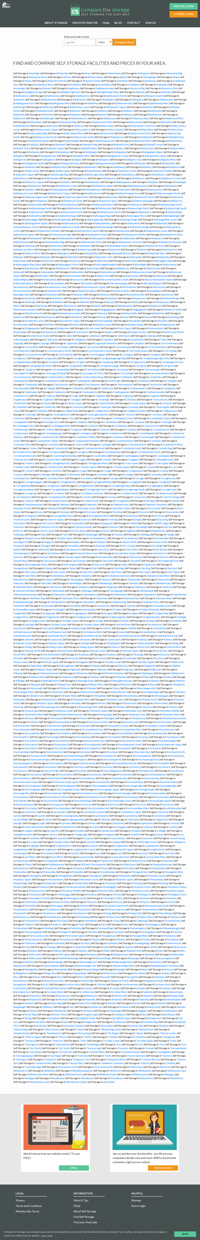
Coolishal (104, 429)
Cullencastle (73, 474)
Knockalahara (63, 733)
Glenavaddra (134, 579)
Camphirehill (136, 339)
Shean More (84, 1003)
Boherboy (159, 313)
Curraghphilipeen (60, 489)
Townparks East (81, 1059)
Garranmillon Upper (125, 553)
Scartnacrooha (162, 984)
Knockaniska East (95, 740)
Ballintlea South (45, 110)
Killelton (180, 680)
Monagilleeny (65, 875)
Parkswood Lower (38, 935)
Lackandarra (60, 811)
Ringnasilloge (79, 973)
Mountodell (19, 913)
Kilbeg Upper (86, 646)
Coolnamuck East (49, 436)
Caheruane (51, 339)
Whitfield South (107, 1074)
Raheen (33, 950)
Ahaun (176, 76)
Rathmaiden (177, 954)
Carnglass (138, 343)
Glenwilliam (88, 601)
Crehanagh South (164, 459)
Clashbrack (107, 388)
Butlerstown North (173, 331)
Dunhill (133, 523)
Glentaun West (164, 598)
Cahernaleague (21, 339)
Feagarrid (49, 541)
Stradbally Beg (150, 1021)
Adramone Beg (174, 73)
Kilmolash (75, 703)
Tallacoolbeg (20, 1029)
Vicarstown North (67, 1066)
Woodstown (176, 1078)
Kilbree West (173, 646)
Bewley (134, 301)
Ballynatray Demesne (170, 241)
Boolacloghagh (104, 320)
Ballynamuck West (172, 234)
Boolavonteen (20, 324)
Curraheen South (163, 493)
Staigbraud (90, 1021)
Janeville (29, 639)
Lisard (95, 826)
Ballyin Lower (32, 170)
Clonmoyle (105, 406)
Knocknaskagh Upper (159, 800)
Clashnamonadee (155, 391)
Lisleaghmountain (22, 834)
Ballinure (102, 110)
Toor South (64, 1048)
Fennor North (129, 541)
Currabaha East (21, 478)
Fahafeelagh (91, 534)
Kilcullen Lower (113, 661)
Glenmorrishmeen (25, 590)
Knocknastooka (24, 804)
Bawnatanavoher (135, 294)
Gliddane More (151, 601)
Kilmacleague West (23, 691)
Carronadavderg (60, 369)
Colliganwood (169, 410)
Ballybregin (48, 118)
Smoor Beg (30, 1014)
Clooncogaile (162, 406)
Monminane (31, 901)
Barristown (159, 286)
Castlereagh (114, 380)
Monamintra (51, 883)
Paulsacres (170, 935)
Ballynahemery (103, 223)
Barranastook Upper (94, 286)
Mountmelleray (150, 909)
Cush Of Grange (171, 496)
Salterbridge (87, 980)
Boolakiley (135, 320)
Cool (71, 418)
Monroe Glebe (62, 901)
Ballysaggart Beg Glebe (28, 264)
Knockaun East (142, 751)
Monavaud (35, 894)
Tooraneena (35, 1051)
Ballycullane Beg (38, 133)
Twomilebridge (33, 1066)
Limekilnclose (68, 826)
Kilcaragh (138, 654)
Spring (28, 1018)
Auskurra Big (138, 88)
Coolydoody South (131, 448)
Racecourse (180, 946)
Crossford (56, 470)
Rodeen (165, 973)
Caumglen (171, 380)
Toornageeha (164, 1051)
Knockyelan (31, 808)
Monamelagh (20, 883)
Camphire (108, 339)
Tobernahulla (62, 1044)
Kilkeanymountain (49, 673)
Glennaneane (146, 590)
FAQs (106, 22)
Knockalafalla (32, 733)
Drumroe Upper (55, 519)
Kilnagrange (105, 714)
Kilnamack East (137, 714)
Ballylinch (30, 189)
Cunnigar (129, 474)
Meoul (28, 864)
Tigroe (139, 1033)
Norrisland (62, 920)
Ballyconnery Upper (47, 129)
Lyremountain (87, 856)
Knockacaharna (63, 721)
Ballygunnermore (69, 163)
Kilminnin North (148, 699)
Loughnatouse (157, 849)
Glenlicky (167, 586)
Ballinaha (166, 91)
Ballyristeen (19, 260)
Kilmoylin (120, 706)
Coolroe (79, 444)
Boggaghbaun (108, 309)
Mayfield (168, 860)
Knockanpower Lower (129, 744)
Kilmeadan (19, 699)
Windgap (169, 1074)
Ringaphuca (22, 973)
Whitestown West (38, 1074)
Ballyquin (18, 256)
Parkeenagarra (138, 928)
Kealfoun (142, 639)
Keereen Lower (24, 643)
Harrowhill (48, 628)
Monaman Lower (89, 879)
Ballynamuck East (97, 234)
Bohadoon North (173, 309)
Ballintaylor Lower (79, 106)
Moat (104, 868)
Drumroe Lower (21, 519)
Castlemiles (155, 376)
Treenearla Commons (111, 1063)
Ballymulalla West (103, 204)
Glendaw (133, 583)
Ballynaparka (98, 238)
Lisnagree (109, 834)
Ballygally (18, 155)
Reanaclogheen (51, 965)
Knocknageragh (133, 785)
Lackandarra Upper (131, 811)
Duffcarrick (48, 523)
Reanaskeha (60, 969)
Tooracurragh (93, 1048)
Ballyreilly (163, 256)
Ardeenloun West (44, 84)
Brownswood (80, 331)
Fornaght (45, 545)
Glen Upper (145, 571)
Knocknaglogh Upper (107, 789)
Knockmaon (95, 774)
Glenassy (105, 579)
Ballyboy (128, 114)
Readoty (29, 961)
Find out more (163, 1167)
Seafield (147, 991)
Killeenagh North (50, 680)
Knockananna (83, 736)
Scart (46, 984)
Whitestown (144, 1070)
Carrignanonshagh (109, 365)
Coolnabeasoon (160, 429)
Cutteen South (91, 500)
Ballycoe (79, 125)
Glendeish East (163, 583)
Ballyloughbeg (59, 189)
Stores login (138, 1206)
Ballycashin (165, 121)
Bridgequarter (167, 324)
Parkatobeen (20, 928)
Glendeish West (24, 586)
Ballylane (65, 181)
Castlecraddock (56, 376)
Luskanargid (19, 853)
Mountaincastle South (156, 905)
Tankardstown (145, 1029)
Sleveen (181, 1006)
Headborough (78, 628)
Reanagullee (31, 969)
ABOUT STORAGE (56, 22)
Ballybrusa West (174, 118)
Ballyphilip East (122, 253)
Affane (67, 76)
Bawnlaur (112, 298)
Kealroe (168, 639)
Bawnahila (51, 294)
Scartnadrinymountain (55, 988)
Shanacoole (120, 995)
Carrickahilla (31, 346)
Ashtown (46, 88)
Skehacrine (96, 1006)
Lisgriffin (54, 830)
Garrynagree (70, 564)
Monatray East (37, 890)
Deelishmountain (33, 504)
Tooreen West (96, 1051)
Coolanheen (110, 421)
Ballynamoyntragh (61, 234)
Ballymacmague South (36, 196)
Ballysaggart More (68, 264)
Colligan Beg (71, 410)
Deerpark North (22, 508)
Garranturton (159, 553)
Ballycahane (35, 121)
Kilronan (29, 718)
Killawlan (121, 676)
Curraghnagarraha (120, 485)
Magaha (79, 860)
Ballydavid (146, 136)
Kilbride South (64, 650)
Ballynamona (122, 230)
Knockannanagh (167, 740)
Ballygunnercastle (34, 163)
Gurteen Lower (59, 624)
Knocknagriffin (21, 793)
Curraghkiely (22, 485)
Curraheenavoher (56, 496)
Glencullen (46, 583)
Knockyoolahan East (98, 808)
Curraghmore (53, 485)
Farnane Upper (65, 538)
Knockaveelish (161, 763)
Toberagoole (31, 1044)
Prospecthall (79, 946)
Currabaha (156, 474)
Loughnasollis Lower (84, 849)
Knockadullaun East (92, 729)
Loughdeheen (20, 849)
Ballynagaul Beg (101, 215)
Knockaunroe (56, 763)
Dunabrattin (77, 523)
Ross (15, 976)
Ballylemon (35, 185)
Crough (82, 470)
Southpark (120, 1014)
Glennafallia (57, 590)
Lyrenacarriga (20, 860)
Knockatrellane (21, 751)
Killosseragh (35, 688)
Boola (102, 316)
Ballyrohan (102, 260)
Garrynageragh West (36, 564)
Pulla (105, 946)
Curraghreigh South (134, 489)
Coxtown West (53, 459)
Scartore (88, 988)
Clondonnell (19, 403)
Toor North (35, 1048)
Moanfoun (50, 868)
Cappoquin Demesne (106, 343)
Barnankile (50, 279)
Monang (137, 883)
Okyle (116, 920)
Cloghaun (100, 395)
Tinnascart (57, 1040)
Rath (160, 950)
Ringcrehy (50, 973)
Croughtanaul (135, 470)
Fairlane (118, 534)
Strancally (41, 1025)
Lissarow (88, 838)
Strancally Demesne (73, 1025)
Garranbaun (53, 553)
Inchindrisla (159, 628)
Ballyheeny (119, 166)
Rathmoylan (35, 958)
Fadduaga (18, 534)
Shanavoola (35, 999)
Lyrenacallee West (155, 856)
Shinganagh (19, 1006)
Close (16, 410)
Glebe (72, 568)
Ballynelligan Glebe (117, 245)
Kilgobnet (74, 669)
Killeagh (20, 680)
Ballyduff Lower (154, 144)
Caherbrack (123, 335)
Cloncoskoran (160, 399)
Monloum (171, 898)
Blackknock (70, 305)
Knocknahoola (54, 793)
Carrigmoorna (137, 361)
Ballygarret (48, 159)
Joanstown (56, 639)
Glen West (30, 575)
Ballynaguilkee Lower (165, 219)
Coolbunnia (121, 425)
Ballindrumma (48, 99)
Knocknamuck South (96, 796)
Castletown (143, 380)
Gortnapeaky (89, 609)
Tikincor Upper (33, 1036)
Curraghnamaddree (23, 489)
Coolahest (81, 421)
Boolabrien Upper (70, 320)
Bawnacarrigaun (87, 290)
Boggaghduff (140, 309)
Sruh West (40, 1021)
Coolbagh (166, 421)
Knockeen (81, 770)
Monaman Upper (124, 879)
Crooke (150, 466)
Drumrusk (85, 519)
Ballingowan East (25, 103)
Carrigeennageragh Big (113, 358)
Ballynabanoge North (170, 204)
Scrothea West (119, 991)
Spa (144, 1014)
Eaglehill (130, 530)
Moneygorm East (177, 894)
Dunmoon (18, 526)
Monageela (35, 875)
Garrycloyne (79, 560)
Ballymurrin (136, 204)
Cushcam (29, 500)
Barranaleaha (57, 283)
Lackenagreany (70, 815)
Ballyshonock (62, 268)
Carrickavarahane (156, 346)
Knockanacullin (158, 733)
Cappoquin (72, 343)
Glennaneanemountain (25, 594)
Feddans (75, 541)
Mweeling (83, 916)
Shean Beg (55, 1003)
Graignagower (79, 613)
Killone (151, 684)
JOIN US (150, 22)
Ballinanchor (83, 95)
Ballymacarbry (154, 189)
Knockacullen (23, 725)
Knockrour (168, 804)
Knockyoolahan (62, 808)
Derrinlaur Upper (121, 508)
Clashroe (50, 395)
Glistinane (18, 605)
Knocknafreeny (135, 781)
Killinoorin (125, 684)
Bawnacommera (121, 290)
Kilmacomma (87, 691)
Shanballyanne (173, 999)
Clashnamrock (21, 395)
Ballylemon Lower (67, 185)
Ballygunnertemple (106, 163)
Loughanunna (152, 845)
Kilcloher (18, 658)
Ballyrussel (131, 260)
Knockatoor (124, 748)
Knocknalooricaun (88, 793)
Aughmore (73, 88)
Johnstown (84, 639)
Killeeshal (154, 680)
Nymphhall (90, 920)
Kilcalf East (161, 650)
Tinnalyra (30, 1040)
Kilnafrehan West (34, 714)
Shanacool (92, 995)
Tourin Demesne (136, 1055)
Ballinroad (47, 106)
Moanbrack (22, 868)
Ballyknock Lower (171, 178)
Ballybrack (156, 114)
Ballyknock (81, 178)
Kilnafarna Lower (63, 710)
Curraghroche (168, 489)
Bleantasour (155, 305)
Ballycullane (146, 129)
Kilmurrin (147, 706)
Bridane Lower (103, 324)
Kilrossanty (56, 718)
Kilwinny (33, 721)
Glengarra (83, 586)
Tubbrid (144, 1063)
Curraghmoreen (85, 485)
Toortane (83, 1055)
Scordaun (115, 988)
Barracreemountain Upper (159, 279)
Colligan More (102, 410)
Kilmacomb (57, 691)
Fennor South (160, 541)
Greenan (124, 620)
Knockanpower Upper (170, 744)
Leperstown (146, 823)
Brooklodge (19, 331)
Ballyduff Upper (55, 148)
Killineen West (95, 684)
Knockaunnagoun (22, 763)
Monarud (44, 886)
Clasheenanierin (138, 388)
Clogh (75, 395)
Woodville (108, 1081)
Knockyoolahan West (137, 808)
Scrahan (140, 988)
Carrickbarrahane (138, 350)
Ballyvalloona (108, 271)
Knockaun (84, 751)
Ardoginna (133, 84)
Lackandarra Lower (93, 811)
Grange (99, 620)
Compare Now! (124, 42)
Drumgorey (31, 515)
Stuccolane (107, 1025)
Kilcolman (100, 658)
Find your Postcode (85, 1222)
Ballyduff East (121, 144)
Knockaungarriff (112, 759)
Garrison (163, 556)
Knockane (143, 736)
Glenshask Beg (37, 598)
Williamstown (139, 1074)
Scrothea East (87, 991)
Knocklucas (35, 774)
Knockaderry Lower (117, 725)
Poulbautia (58, 943)
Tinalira (87, 1036)
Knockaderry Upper (155, 725)
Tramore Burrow (151, 1059)
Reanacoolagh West (123, 965)
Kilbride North (32, 650)
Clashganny (169, 388)
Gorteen (131, 605)
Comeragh (30, 414)
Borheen (49, 324)
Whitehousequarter (82, 1070)
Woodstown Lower (39, 1081)
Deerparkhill (54, 508)
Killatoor (94, 676)
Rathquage (133, 958)
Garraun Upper (73, 556)
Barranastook (20, 286)
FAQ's (74, 1167)
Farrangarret (20, 541)
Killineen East (64, 684)
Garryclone (50, 560)
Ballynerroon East (154, 245)
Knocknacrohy (151, 778)
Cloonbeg (133, 406)
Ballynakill (161, 223)
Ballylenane (170, 185)
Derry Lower (153, 508)
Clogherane (19, 399)
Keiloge (85, 643)
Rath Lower (35, 954)
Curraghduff (134, 481)
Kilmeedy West (81, 699)
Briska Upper (124, 328)
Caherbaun (94, 335)
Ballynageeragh (171, 215)
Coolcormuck (151, 425)
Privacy (20, 1200)
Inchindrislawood (22, 631)
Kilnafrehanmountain (71, 714)
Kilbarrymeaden (145, 643)
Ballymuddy (35, 204)
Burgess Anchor (138, 331)
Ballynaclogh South (176, 208)
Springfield (54, 1018)
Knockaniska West (132, 740)
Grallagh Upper (70, 620)
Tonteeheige (92, 1044)
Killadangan (146, 673)
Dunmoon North (49, 526)
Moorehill (30, 905)
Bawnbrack (167, 294)
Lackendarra (101, 815)
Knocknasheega (82, 800)
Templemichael (21, 1033)
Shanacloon (64, 995)
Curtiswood (139, 496)
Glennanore (60, 594)
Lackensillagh (20, 819)
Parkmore (119, 931)
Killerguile (34, 684)
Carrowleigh (126, 373)
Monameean (156, 879)
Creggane (133, 459)
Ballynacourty (36, 211)
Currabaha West (55, 478)
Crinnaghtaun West (97, 463)
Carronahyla (92, 369)
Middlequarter (56, 864)
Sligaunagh (115, 1010)
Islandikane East (22, 635)
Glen (94, 568)
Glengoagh (111, 586)
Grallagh (181, 616)
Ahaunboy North (57, 80)
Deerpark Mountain (156, 504)
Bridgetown (62, 328)
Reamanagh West (123, 961)
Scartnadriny (20, 988)
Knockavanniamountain (124, 763)
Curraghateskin (67, 481)
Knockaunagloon (142, 755)
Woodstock (146, 1078)
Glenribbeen (179, 594)
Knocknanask (130, 796)
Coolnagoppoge (53, 433)
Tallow (79, 1029)
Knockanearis (172, 736)
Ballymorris (176, 200)
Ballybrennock (79, 118)
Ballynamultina (67, 238)
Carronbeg (122, 369)
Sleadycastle (153, 1006)
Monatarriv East (142, 886)
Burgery (109, 331)
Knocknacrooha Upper (66, 781)
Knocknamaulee (156, 793)
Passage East (108, 935)
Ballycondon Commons (142, 125)
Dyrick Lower (47, 530)
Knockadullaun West (131, 729)
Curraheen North (129, 493)
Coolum (33, 448)
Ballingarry (137, 99)
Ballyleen (153, 181)
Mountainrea (53, 909)
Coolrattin (52, 444)
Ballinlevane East (123, 103)
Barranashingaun (153, 283)
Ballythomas (122, 268)
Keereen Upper (56, 643)
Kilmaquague (161, 695)
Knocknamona (21, 796)
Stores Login (184, 14)
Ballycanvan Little (102, 121)
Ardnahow (75, 84)
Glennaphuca (90, 594)
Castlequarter (20, 380)
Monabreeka (158, 868)
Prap (27, 946)
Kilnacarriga (31, 710)
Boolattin (162, 320)
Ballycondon (107, 125)
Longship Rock (63, 845)
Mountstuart (80, 913)
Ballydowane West (141, 140)
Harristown (19, 628)
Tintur (83, 1040)
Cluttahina (41, 410)
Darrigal (150, 500)
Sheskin (112, 1003)
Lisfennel (147, 826)
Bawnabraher (54, 290)
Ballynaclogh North (138, 208)
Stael (65, 1021)
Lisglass (29, 830)
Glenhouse (139, 586)
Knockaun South (37, 755)
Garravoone (135, 556)
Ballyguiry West (167, 159)
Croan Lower (131, 463)
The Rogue (113, 1033)
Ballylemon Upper (103, 185)
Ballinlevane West (158, 103)
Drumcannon (172, 511)
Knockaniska (31, 740)
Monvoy (117, 901)
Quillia (153, 946)
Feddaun (100, 541)
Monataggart (109, 886)
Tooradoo (123, 1048)
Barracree (78, 279)
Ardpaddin (162, 84)
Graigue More (20, 616)
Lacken (17, 815)
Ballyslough (93, 268)
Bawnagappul (154, 290)
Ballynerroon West (23, 249)
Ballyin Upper (63, 170)
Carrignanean (75, 365)
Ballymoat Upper (108, 200)
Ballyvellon (43, 275)
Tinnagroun (168, 1036)
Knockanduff (114, 736)
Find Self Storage (83, 1216)
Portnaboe (172, 939)
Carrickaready (123, 346)
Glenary (49, 579)
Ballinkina (92, 103)
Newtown (175, 916)
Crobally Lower (21, 466)
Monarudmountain (75, 886)
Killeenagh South (85, 680)
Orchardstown (172, 920)
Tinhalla (112, 1036)
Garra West (132, 549)
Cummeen (102, 474)
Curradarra (87, 478)
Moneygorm (144, 894)
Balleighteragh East (69, 91)
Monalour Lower (156, 875)
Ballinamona (53, 95)
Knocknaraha (162, 796)
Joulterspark (114, 639)
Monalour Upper (22, 879)
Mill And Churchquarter (93, 864)
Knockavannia (87, 763)
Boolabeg (173, 316)
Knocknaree (19, 800)
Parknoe (177, 931)
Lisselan (33, 841)
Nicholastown (32, 920)
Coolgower (76, 429)
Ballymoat (41, 200)
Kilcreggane (81, 661)
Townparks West (116, 1059)
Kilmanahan (99, 695)
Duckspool (19, 523)
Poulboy (85, 943)
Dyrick (19, 530)
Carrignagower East (172, 361)
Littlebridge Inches (147, 841)
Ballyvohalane (72, 275)
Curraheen (58, 493)
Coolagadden (20, 421)
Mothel (84, 905)
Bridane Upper (135, 324)
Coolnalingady (146, 433)
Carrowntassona (22, 376)
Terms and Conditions (29, 1206)
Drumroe (159, 515)
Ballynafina (35, 215)
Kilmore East (129, 703)
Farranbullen (161, 538)
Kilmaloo (180, 691)
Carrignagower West (40, 365)
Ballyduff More (21, 148)
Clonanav (131, 399)
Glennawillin (120, 594)
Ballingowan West (60, 103)
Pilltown (120, 939)
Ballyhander (168, 163)
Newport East (112, 916)
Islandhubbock (150, 631)
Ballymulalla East (67, 204)
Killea (146, 676)
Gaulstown (150, 564)
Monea (117, 894)
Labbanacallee (173, 808)
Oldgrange (142, 920)
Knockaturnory (54, 751)
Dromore (143, 511)
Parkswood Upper (75, 935)
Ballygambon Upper (155, 155)
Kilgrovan (155, 669)
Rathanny (92, 954)
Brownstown (50, 331)
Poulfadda (112, 943)
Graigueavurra (84, 616)
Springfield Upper (121, 1018)
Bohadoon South (33, 313)
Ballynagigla (31, 219)
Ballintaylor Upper (116, 106)
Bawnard (78, 294)
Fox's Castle (128, 545)
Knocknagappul (33, 785)
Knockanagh (52, 736)
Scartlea (101, 984)
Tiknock (62, 1036)
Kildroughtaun (66, 665)
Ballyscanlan (169, 264)
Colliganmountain (136, 410)
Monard (17, 886)
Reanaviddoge (91, 969)
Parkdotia (75, 928)
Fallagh (170, 534)
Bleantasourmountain (24, 309)
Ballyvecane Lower (142, 271)
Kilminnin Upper (44, 703)
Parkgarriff (65, 931)
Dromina (117, 511)
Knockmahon (65, 774)
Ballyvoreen (132, 275)
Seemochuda (175, 991)
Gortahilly (75, 605)
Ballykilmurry (127, 174)
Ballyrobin (48, 260)
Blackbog (41, 305)
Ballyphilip (92, 253)
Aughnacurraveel (105, 88)
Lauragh (17, 823)
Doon (40, 511)
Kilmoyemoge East (50, 706)
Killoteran (64, 688)
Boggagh (79, 309)
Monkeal (144, 898)
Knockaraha (60, 748)
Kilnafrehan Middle (168, 710)
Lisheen (80, 830)
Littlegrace (179, 841)
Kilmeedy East (49, 699)
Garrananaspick (21, 553)
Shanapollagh (177, 995)
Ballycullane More (73, 133)
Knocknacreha (119, 778)
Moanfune (78, 868)
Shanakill (148, 995)
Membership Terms (27, 1211)
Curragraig (30, 493)
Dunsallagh (141, 526)
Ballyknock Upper (34, 181)
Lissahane (34, 838)
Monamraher (81, 883)
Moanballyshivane (162, 864)
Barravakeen (129, 286)
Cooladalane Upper (160, 418)
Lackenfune (131, 815)
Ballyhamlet (139, 163)
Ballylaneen (93, 181)
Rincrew (168, 969)
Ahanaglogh (149, 76)
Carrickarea (92, 346)
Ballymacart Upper (60, 193)
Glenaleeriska (20, 579)
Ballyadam (75, 114)
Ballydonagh (72, 140)
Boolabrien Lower (34, 320)
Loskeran (93, 845)
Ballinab (139, 91)
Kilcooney (158, 658)
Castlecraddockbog (92, 376)
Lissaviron (147, 838)
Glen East (172, 568)
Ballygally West (81, 155)
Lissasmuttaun (117, 838)
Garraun (44, 556)
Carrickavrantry (21, 350)
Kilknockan (81, 673)
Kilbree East (143, 646)
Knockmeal (125, 774)
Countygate (163, 455)
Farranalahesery (97, 538)
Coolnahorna (115, 433)
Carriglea (53, 361)
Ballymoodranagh (143, 200)
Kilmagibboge (151, 691)
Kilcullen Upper (146, 661)
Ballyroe (75, 260)
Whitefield (49, 1070)
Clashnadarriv (89, 391)
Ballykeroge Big (59, 174)
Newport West (145, 916)
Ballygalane (120, 151)
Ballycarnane (135, 121)
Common (130, 414)
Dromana (91, 511)
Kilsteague (109, 718)
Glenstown (102, 598)
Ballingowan (166, 99)
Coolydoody (60, 448)
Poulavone (30, 943)
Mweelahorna (53, 916)
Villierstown (136, 1066)
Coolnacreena (20, 433)
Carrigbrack (20, 358)
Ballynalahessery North (25, 226)
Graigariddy (19, 613)
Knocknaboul (55, 778)
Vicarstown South (103, 1066)
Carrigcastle (50, 358)
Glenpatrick (149, 594)
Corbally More (24, 451)
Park (103, 924)
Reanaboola (19, 965)
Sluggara (142, 1010)
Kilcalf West (20, 654)
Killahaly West (37, 676)
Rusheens (159, 976)
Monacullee (49, 871)
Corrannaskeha (112, 451)
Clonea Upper (138, 403)
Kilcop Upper (51, 661)
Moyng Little (135, 913)
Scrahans (166, 988)
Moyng (107, 913)
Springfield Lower (86, 1018)
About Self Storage (84, 1211)
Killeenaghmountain (121, 680)
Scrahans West (55, 991)
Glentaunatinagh (24, 601)
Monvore (92, 901)
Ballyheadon (90, 166)
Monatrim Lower (140, 890)
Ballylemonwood (139, 185)
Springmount (154, 1018)
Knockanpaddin (92, 744)
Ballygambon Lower (117, 155)
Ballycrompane (115, 129)
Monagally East (139, 871)
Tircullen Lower (111, 1040)
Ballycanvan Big (67, 121)
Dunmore (113, 526)
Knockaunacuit (108, 755)
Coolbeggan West (60, 425)
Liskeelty (135, 830)
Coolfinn (49, 429)
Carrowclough (152, 369)
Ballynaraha (128, 238)
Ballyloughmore (92, 189)
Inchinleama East (57, 631)
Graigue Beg (161, 613)
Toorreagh (55, 1055)
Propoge (51, 946)
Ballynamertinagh (139, 226)
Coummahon (100, 455)
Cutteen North (59, 500)
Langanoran (161, 819)
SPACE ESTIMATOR (85, 22)
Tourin (107, 1055)
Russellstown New (54, 980)
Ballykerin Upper (25, 174)
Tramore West (76, 1063)
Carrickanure (62, 346)
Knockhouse (177, 770)
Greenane (176, 620)
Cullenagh (45, 474)
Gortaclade (47, 605)
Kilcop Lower (20, 661)
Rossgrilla (132, 976)
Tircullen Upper (144, 1040)
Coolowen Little (21, 444)
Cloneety (167, 403)
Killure (116, 688)
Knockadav (84, 725)
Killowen (91, 688)
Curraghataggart (34, 481)
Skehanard (124, 1006)
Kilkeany (17, 673)
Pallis (81, 924)
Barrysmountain (21, 290)
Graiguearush (52, 616)
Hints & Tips (80, 1200)
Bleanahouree (124, 305)
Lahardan (105, 819)
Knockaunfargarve (77, 759)
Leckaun (66, 823)
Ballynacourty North (72, 211)
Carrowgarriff (20, 373)
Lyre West (30, 856)
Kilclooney (45, 658)
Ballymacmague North (168, 193)
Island (122, 631)
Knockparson (56, 804)
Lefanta (91, 823)
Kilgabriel (149, 665)
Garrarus (18, 556)
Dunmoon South (83, 526)
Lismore (53, 834)
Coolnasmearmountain (87, 440)
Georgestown (20, 568)
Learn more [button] (46, 1235)
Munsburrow (23, 916)
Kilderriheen (35, 665)
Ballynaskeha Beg (54, 241)
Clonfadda (21, 406)
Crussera (18, 474)
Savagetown (19, 984)
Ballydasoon (117, 136)
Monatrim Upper (175, 890)
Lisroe (159, 834)
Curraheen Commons (92, 493)
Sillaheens (47, 1006)
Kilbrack (115, 646)
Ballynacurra (144, 211)
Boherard (102, 313)
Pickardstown (66, 939)
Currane (86, 496)
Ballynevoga (84, 249)
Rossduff (105, 976)
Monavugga (63, 894)
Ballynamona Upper (23, 234)
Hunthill (132, 628)
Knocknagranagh (145, 789)
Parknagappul (148, 931)
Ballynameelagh (104, 226)
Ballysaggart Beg (162, 260)
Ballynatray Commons (130, 241)
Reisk (144, 969)
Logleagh (34, 845)
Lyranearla (48, 853)
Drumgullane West (99, 515)
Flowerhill (18, 545)
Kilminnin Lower (115, 699)
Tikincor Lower (168, 1033)
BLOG (118, 22)
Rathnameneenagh (68, 958)
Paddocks (56, 924)
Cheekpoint (31, 384)
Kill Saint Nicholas (114, 673)
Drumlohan (132, 515)
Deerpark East (121, 504)
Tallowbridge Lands (110, 1029)
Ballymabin (124, 189)
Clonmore (77, 406)
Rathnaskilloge (103, 958)
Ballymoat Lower (73, 200)
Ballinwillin (47, 114)
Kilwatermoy (138, 718)
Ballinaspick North (116, 95)
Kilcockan (73, 658)
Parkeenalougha (171, 928)
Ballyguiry (103, 159)
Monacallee (19, 871)
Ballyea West (177, 148)
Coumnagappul (132, 455)
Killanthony (67, 676)
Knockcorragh (51, 770)
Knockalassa (94, 733)
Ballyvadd (18, 271)
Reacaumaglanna (165, 958)
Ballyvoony (103, 275)
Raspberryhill (134, 950)
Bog (55, 309)
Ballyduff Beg (89, 144)
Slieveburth (60, 1010)
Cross (174, 466)
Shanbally (63, 999)
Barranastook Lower (56, 286)
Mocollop (129, 868)
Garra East (103, 549)
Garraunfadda (105, 556)
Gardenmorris (73, 549)
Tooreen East (65, 1051)
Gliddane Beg (119, 601)
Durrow (168, 526)
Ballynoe (141, 249)
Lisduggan (120, 826)
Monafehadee (107, 871)
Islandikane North (57, 635)
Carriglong (107, 361)
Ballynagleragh (63, 219)
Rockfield (139, 973)
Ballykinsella (51, 178)
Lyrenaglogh (51, 860)
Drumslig (113, 519)
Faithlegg (145, 534)
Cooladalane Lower (122, 418)
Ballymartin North (144, 196)
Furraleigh (157, 545)
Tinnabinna (140, 1036)
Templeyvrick (53, 1033)
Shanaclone (35, 995)
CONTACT (133, 22)
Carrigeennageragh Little (155, 358)
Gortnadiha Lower (161, 605)
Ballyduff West (88, 148)
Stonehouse (119, 1021)
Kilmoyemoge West (87, 706)
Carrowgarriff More (92, 373)
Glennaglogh (116, 590)
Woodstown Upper (76, 1081)
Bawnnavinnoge (170, 298)
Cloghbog (127, 395)
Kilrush (83, 718)
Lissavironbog (177, 838)
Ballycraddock (82, 129)
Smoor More (60, 1014)
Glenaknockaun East (119, 575)
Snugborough (90, 1014)
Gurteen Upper (91, 624)
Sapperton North (120, 980)
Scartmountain (130, 984)
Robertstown (110, 973)
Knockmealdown (157, 774)
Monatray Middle (71, 890)
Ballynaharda (71, 223)
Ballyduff (34, 144)
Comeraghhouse (61, 414)
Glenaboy (86, 575)
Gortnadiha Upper (25, 609)
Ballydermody (175, 136)
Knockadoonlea (21, 729)
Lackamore (31, 811)
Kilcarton (165, 654)
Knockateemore (92, 748)
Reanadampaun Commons (165, 965)
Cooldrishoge (20, 429)
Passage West (139, 935)
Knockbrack (163, 766)
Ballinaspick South (153, 95)
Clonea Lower (74, 403)
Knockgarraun (146, 770)
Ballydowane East (105, 140)
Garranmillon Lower (87, 553)
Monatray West (106, 890)
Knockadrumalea (56, 729)
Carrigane (127, 354)
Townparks (50, 1059)
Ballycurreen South (83, 136)
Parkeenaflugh (105, 928)
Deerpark (64, 504)
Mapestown (106, 860)
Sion (71, 1006)
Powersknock (173, 943)
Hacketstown (123, 624)
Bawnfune (57, 298)
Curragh (114, 478)
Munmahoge (165, 913)
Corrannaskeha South (24, 455)
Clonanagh (103, 399)
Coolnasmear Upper (47, 440)
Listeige (115, 841)
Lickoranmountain (34, 826)
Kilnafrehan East (133, 710)
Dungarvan (107, 523)
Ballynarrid (157, 238)
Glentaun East (131, 598)
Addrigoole (143, 73)
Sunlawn (163, 1025)
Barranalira (87, 283)
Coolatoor (138, 421)
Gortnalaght (58, 609)
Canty (163, 339)
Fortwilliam (73, 545)
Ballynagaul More (136, 215)
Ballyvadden (47, 271)
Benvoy (110, 301)
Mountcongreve (116, 909)
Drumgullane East (62, 515)
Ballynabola (74, 208)
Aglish (123, 76)
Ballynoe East (170, 249)
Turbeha (170, 1063)
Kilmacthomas (118, 691)
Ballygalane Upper (152, 151)
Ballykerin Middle (162, 170)
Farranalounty (130, 538)
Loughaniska (121, 845)
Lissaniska (61, 838)
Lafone (48, 819)
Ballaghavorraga (33, 91)
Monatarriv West (177, 886)
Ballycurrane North (140, 133)
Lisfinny (173, 826)
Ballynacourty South (110, 211)
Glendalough (105, 583)
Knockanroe (31, 748)
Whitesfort (115, 1070)
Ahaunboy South (91, 80)
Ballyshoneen (32, 268)
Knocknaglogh (32, 789)
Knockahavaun (166, 729)
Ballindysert (79, 99)
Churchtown (155, 384)
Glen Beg (119, 568)
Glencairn (18, 583)
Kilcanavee (83, 654)
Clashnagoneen (121, 391)
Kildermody (177, 661)
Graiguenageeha (117, 616)
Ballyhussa (174, 166)
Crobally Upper (88, 466)
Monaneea (110, 883)
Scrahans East (23, 991)
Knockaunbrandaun (39, 759)
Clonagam (75, 399)
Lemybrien (118, 823)
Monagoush (95, 875)
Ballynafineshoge (67, 215)
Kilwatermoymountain (174, 718)
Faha (43, 534)
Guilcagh (29, 624)
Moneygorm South (76, 898)
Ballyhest (147, 166)
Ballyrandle (135, 256)
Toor (118, 1044)
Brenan (74, 324)
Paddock (29, 924)
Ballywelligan (20, 279)
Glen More (88, 571)
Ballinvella (155, 110)
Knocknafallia (102, 781)
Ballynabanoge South (40, 208)
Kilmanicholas (130, 695)
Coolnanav (117, 436)
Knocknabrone (87, 778)
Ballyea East (147, 148)
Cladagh (50, 388)
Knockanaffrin (21, 736)
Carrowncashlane (159, 373)
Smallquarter (170, 1010)
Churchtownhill (21, 388)
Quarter (129, 946)
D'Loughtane (122, 500)
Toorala (149, 1048)
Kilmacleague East (146, 688)
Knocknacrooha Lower (25, 781)
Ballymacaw (93, 193)
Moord (171, 901)
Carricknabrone (33, 354)
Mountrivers (49, 913)
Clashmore (59, 391)
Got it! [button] (185, 1234)
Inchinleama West (92, 631)
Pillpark (95, 939)
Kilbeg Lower (55, 646)
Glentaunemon (58, 601)
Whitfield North (73, 1074)
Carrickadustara (169, 343)
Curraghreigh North (96, 489)
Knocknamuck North (56, 796)
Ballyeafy (34, 151)
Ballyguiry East (134, 159)
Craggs (82, 459)
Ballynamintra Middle (48, 230)
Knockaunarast (176, 755)
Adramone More (38, 76)
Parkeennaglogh (33, 931)
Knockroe (85, 804)
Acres (88, 73)
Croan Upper (161, 463)
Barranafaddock (24, 283)
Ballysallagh (139, 264)
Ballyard (102, 114)
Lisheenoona (107, 830)
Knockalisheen (126, 733)
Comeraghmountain (97, 414)
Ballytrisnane (153, 268)
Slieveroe (88, 1010)
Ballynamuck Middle (134, 234)
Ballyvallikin (77, 271)
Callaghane (80, 339)
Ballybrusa (109, 118)
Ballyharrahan (59, 166)
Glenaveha (163, 579)
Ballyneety (56, 245)
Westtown (164, 1066)
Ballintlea (147, 106)
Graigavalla (49, 613)
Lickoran (174, 823)
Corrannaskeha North (148, 451)
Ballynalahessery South (67, 226)
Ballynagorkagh (128, 219)
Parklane (92, 931)
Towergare (21, 1059)
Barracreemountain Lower (114, 279)
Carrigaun (155, 354)
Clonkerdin (49, 406)
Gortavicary (103, 605)
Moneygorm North (39, 898)
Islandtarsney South (167, 635)
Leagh (42, 823)
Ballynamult (35, 238)
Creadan (106, 459)
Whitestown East (177, 1070)
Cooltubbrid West (173, 444)
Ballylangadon (124, 181)
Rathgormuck (120, 954)
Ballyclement (23, 125)
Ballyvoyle (160, 275)
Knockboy (79, 766)
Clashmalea (31, 391)
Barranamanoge (118, 283)
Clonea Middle (106, 403)
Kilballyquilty (113, 643)
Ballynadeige (175, 211)
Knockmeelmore (22, 778)
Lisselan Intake (62, 841)
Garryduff (107, 560)
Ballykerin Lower (127, 170)
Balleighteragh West (108, 91)
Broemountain (155, 328)
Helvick (106, 628)
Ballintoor (75, 110)
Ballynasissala (20, 241)
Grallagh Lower (37, 620)
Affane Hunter (95, 76)
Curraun (112, 496)
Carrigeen (78, 358)
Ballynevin (55, 249)
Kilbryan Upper (130, 650)
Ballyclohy (52, 125)
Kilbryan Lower (97, 650)
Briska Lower (93, 328)
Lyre (98, 853)
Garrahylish (161, 549)
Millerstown (129, 864)
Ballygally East (48, 155)
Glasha (48, 568)
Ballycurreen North (46, 136)
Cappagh (18, 343)
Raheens (82, 950)
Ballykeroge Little (94, 174)
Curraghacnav (167, 478)
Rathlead (149, 954)
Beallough (30, 301)
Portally (146, 939)
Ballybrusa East (140, 118)
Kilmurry (173, 706)
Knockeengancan (112, 770)
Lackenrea (159, 815)
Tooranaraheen (178, 1048)
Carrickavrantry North (59, 350)
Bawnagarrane (21, 294)
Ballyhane (30, 166)
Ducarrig (163, 519)
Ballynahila (133, 223)
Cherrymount (61, 384)
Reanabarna (155, 961)
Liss (182, 834)
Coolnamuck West (85, 436)
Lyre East (143, 853)
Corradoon (54, 451)
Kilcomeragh (129, 658)
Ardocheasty (104, 84)
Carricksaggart (97, 354)
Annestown (150, 80)
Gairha (16, 549)
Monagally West (174, 871)
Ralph (107, 950)
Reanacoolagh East (86, 965)
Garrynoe (99, 564)
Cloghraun (47, 399)
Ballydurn (118, 148)
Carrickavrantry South (100, 350)
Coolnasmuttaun (124, 440)
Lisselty (91, 841)
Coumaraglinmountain (65, 455)
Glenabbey (58, 575)
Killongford (178, 684)
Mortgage (57, 905)
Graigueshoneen (151, 616)
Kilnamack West (171, 714)
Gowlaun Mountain (149, 609)
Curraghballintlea (102, 481)
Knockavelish (20, 766)
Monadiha (77, 871)
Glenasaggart (77, 579)
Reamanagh (56, 961)
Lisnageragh (80, 834)
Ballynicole (114, 249)
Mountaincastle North (116, 905)
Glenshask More (70, 598)
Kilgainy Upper (44, 669)
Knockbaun (50, 766)
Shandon (29, 1003)
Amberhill (122, 80)
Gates (124, 564)
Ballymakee (111, 196)
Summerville (136, 1025)
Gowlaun (117, 609)
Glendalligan (75, 583)
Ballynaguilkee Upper (36, 223)
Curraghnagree (155, 485)
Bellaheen (57, 301)
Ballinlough (19, 106)
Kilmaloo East (36, 695)
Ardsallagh (19, 88)
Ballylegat (180, 181)
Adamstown (114, 73)
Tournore (167, 1055)
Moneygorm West (113, 898)
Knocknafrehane (168, 781)
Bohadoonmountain (69, 313)
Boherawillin (130, 313)
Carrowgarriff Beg (55, 373)
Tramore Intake (43, 1063)
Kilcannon (110, 654)
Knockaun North (176, 751)
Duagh (137, 519)
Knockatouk (154, 748)
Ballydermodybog (39, 140)
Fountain (100, 545)
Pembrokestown (33, 939)
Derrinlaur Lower (86, 508)
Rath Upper (64, 954)
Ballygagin (91, 151)
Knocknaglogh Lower (68, 789)
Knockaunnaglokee (148, 759)
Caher (69, 335)
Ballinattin (18, 99)
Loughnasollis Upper (122, 849)
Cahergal (151, 335)
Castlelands (126, 376)
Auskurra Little (169, 88)
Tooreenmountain (130, 1051)
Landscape (133, 819)
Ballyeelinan (62, 151)
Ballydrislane (175, 140)
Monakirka (125, 875)
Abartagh (34, 73)
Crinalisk (29, 463)
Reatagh (120, 969)
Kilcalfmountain (51, 654)
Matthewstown (138, 860)
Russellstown (20, 980)
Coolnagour (85, 433)
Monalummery (55, 879)
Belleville (84, 301)
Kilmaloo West (69, 695)
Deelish (175, 500)
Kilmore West (160, 703)
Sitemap (136, 1200)
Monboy (91, 894)
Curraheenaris (23, 496)
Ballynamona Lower (156, 230)
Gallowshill (43, 549)
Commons (156, 414)
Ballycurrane (106, 133)
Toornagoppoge (24, 1055)
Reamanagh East (88, 961)
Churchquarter (92, 384)
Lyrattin (75, 853)
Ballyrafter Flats (103, 256)
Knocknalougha (123, 793)
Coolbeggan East (25, 425)
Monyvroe (144, 901)
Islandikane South (92, 635)
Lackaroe (163, 811)
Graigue (108, 613)
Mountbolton (83, 909)
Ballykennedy (94, 170)
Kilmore (101, 703)
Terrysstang (84, 1033)
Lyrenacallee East (120, 856)
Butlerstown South (39, 335)
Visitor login (184, 6)
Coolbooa (92, 425)
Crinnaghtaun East (60, 463)
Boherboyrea (48, 316)
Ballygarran (19, 159)
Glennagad (86, 590)
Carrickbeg (170, 350)
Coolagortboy (52, 421)
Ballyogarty (63, 253)
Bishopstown (162, 301)
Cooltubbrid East (137, 444)
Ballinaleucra (23, 95)
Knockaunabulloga (73, 755)
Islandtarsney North (129, 635)
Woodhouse (57, 1078)
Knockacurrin (54, 725)
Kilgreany (102, 669)
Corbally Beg (165, 448)
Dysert (105, 530)
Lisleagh (161, 830)
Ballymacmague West (76, 196)
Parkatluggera (152, 924)
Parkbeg (48, 928)
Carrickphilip (65, 354)
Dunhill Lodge (161, 523)
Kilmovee (18, 706)
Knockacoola (131, 721)
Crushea (163, 470)
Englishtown (158, 530)
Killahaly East (177, 673)
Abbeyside (62, 73)
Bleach (97, 305)
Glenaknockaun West (158, 575)
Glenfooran (55, 586)
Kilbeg (174, 643)
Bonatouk (77, 316)
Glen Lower (31, 571)
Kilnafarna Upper (98, 710)
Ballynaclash (104, 208)
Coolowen (155, 440)
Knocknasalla (50, 800)
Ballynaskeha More (91, 241)
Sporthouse (169, 1014)
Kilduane (95, 665)
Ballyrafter (72, 256)
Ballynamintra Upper (88, 230)
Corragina (82, 451)
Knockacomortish (98, 721)
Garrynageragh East (167, 560)
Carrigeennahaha (22, 361)
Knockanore (31, 744)
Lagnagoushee (76, 819)
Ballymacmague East (128, 193)
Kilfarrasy (122, 665)
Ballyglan (76, 159)
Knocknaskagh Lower (119, 800)
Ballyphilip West (156, 253)
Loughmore (50, 849)
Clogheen (154, 395)
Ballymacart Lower (23, 193)
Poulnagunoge (142, 943)
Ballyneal (29, 245)
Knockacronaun (163, 721)
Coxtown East (20, 459)
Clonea (46, 403)
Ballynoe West (32, 253)
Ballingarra (108, 99)
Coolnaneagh (147, 436)
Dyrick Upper (78, 530)
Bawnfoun (30, 298)
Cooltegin (105, 444)
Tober (173, 1040)
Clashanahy (78, 388)
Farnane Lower (32, 538)
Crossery (29, 470)
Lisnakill (135, 834)
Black (16, 305)
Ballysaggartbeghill (105, 264)
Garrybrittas (20, 560)
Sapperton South (154, 980)
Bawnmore (140, 298)
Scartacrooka (72, 984)
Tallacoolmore (52, 1029)
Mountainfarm (21, 909)
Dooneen (64, 511)
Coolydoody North (94, 448)
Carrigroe (141, 365)
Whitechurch (20, 1070)
